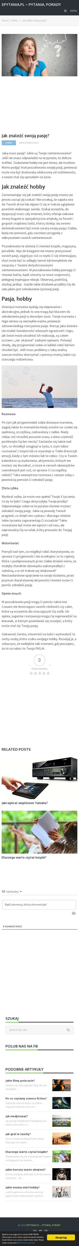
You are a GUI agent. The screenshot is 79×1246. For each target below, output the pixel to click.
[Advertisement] (32, 107)
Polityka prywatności (27, 1243)
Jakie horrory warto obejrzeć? (26, 1169)
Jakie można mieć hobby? (23, 1187)
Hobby (14, 20)
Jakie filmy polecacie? (20, 1080)
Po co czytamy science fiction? (26, 1098)
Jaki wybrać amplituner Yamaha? (25, 803)
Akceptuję (61, 1237)
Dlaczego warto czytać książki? (24, 857)
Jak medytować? (17, 1116)
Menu (73, 10)
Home (5, 20)
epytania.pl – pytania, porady (31, 4)
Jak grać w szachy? (18, 1134)
